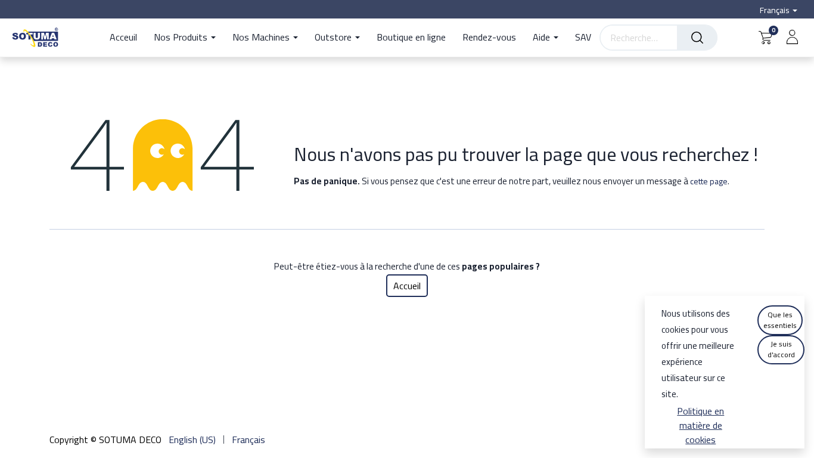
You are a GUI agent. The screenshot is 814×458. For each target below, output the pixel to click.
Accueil (407, 286)
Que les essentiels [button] (780, 320)
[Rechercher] (697, 37)
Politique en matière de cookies (700, 425)
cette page (709, 181)
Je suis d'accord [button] (781, 349)
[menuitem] (127, 37)
